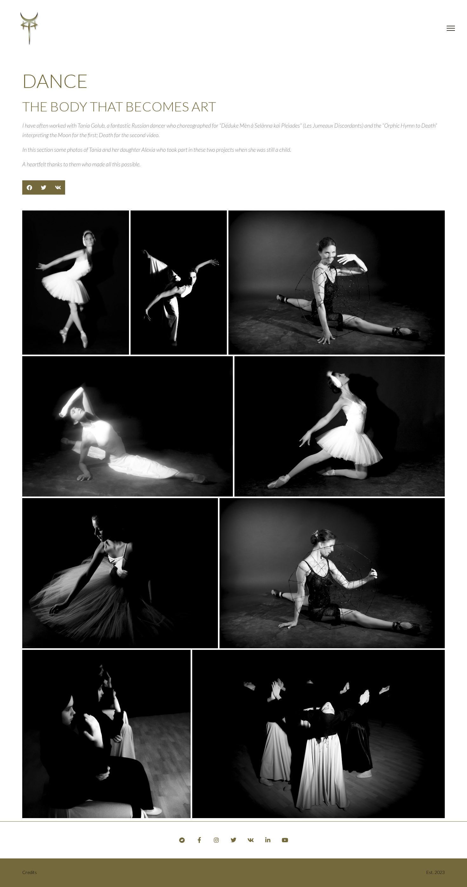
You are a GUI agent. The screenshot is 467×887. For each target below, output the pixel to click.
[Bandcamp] (182, 840)
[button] (29, 187)
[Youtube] (285, 840)
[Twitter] (233, 840)
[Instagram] (216, 840)
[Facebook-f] (199, 840)
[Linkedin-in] (268, 840)
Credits (29, 872)
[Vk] (250, 840)
